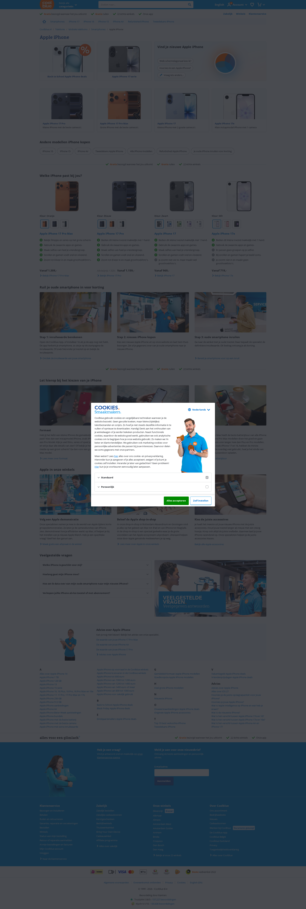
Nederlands (199, 409)
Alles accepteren (176, 500)
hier (116, 456)
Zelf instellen (200, 500)
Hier (97, 466)
